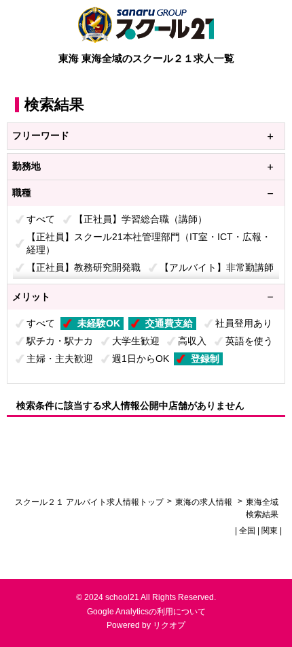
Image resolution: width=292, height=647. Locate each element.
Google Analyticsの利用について (146, 611)
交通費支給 (169, 323)
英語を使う (249, 340)
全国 (247, 530)
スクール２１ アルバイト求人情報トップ (89, 502)
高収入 (192, 340)
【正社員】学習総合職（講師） (140, 219)
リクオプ (169, 625)
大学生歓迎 (136, 340)
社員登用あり (243, 323)
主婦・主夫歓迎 (59, 358)
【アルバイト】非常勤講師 (217, 267)
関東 (269, 530)
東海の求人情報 (204, 502)
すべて (40, 219)
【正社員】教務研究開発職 (83, 267)
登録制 (205, 358)
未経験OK (98, 323)
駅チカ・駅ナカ (59, 340)
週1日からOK (140, 358)
